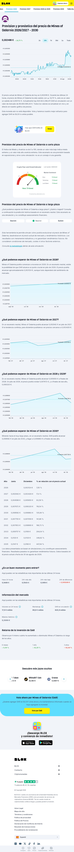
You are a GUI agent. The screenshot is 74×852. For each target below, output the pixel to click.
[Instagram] (15, 844)
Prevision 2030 (58, 9)
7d (51, 40)
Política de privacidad (22, 818)
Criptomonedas (20, 774)
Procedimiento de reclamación (26, 830)
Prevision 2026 (11, 9)
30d (56, 40)
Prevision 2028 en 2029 (42, 9)
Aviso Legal (18, 808)
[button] (37, 767)
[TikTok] (29, 844)
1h (39, 40)
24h (45, 40)
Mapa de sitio (19, 811)
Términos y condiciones (23, 814)
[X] (25, 844)
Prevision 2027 (25, 9)
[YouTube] (20, 844)
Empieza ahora (62, 3)
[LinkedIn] (39, 844)
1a (62, 40)
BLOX (16, 766)
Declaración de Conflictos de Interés (28, 824)
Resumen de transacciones (24, 827)
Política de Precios (21, 821)
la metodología (16, 246)
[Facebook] (34, 844)
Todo (69, 40)
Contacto (18, 770)
